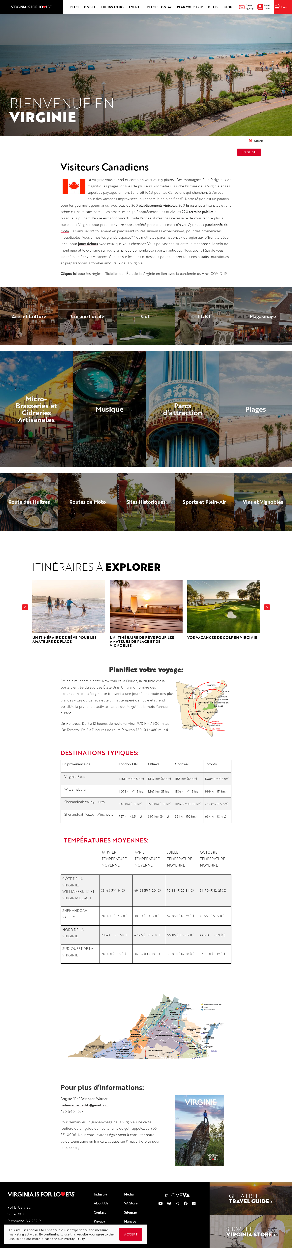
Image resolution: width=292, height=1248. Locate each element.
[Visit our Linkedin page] (194, 1203)
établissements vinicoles (158, 205)
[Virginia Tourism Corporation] (31, 7)
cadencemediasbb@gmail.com (84, 1105)
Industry (100, 1194)
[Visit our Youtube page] (160, 1203)
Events (135, 7)
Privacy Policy (99, 1224)
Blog (228, 7)
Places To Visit (82, 7)
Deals (213, 7)
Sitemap (130, 1212)
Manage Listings (130, 1224)
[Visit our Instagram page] (177, 1203)
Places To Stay (159, 7)
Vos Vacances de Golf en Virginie (222, 637)
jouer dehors (88, 243)
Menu (284, 7)
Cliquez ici (69, 273)
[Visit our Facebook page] (186, 1203)
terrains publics (201, 211)
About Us (101, 1203)
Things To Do (112, 7)
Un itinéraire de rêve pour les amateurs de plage (64, 639)
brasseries (194, 205)
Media (129, 1194)
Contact (100, 1212)
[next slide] (267, 607)
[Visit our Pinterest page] (169, 1203)
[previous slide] (25, 607)
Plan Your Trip (190, 7)
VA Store (130, 1203)
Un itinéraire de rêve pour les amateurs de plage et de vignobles (142, 641)
